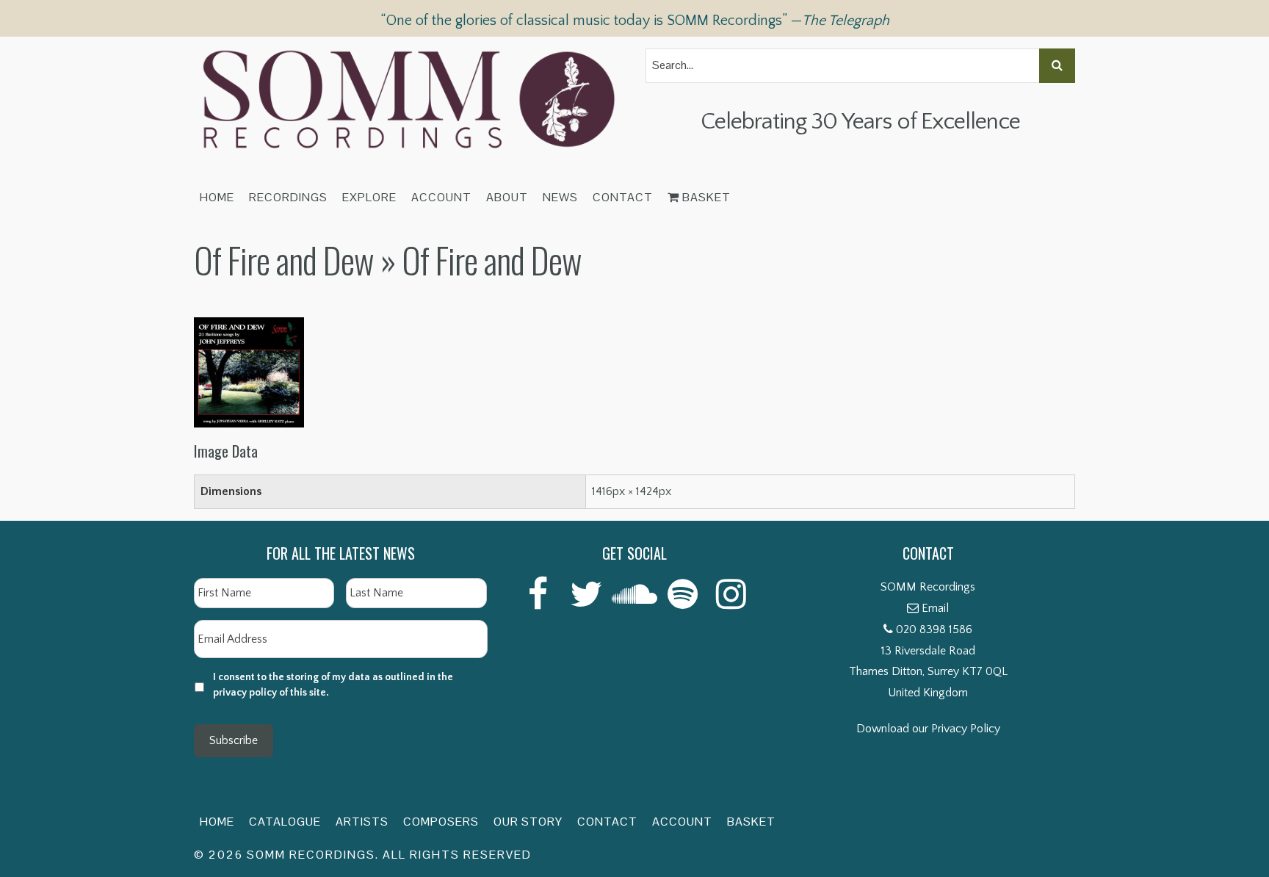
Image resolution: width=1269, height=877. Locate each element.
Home (217, 197)
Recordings (288, 197)
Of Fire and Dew (284, 260)
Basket (705, 197)
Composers (441, 821)
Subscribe (233, 740)
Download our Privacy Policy (928, 728)
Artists (362, 821)
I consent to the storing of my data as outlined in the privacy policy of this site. (333, 685)
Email (935, 608)
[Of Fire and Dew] (249, 327)
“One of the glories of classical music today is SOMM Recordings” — (634, 20)
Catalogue (285, 821)
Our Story (528, 821)
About (507, 197)
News (560, 197)
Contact (623, 197)
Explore (369, 197)
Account (441, 197)
